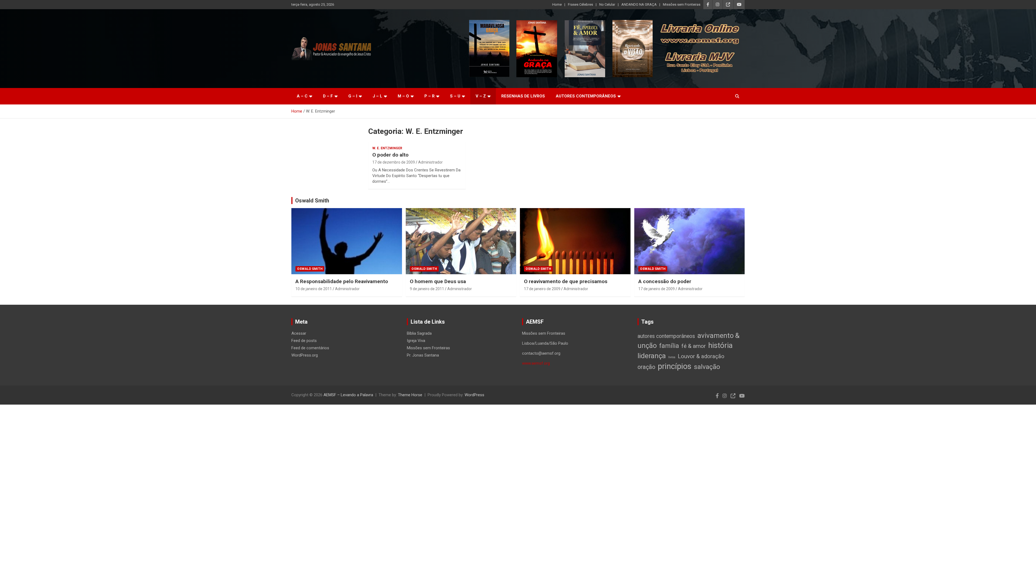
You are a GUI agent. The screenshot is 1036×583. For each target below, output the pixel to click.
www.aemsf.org (536, 363)
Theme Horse (410, 394)
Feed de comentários (310, 347)
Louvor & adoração (701, 356)
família (669, 346)
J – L (377, 96)
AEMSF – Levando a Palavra (348, 394)
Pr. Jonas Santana (423, 355)
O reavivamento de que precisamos (565, 281)
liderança (652, 355)
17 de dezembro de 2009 (393, 162)
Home (557, 4)
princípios (674, 366)
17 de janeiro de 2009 (542, 289)
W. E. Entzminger (387, 148)
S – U (455, 96)
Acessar (298, 333)
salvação (707, 367)
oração (646, 367)
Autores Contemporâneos (586, 96)
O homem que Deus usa (438, 281)
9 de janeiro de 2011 (427, 289)
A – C (302, 96)
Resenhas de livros (523, 96)
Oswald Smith (312, 200)
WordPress (474, 394)
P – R (429, 96)
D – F (328, 96)
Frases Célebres (580, 4)
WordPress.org (304, 355)
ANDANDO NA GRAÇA (639, 4)
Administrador (430, 162)
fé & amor (693, 346)
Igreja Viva (416, 340)
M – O (403, 96)
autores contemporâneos (666, 336)
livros (671, 357)
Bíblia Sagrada (419, 333)
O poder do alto (390, 155)
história (720, 345)
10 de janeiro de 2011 (313, 289)
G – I (352, 96)
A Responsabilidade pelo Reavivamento (341, 281)
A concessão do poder (664, 281)
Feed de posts (304, 340)
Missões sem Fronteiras (681, 4)
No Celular (607, 4)
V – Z (481, 96)
